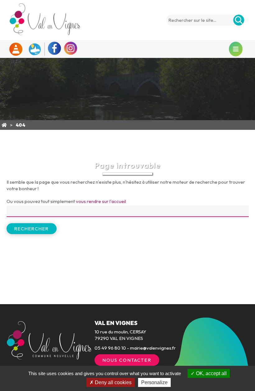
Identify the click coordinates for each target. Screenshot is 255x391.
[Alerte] (16, 49)
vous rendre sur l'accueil (101, 201)
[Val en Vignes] (4, 125)
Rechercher (31, 229)
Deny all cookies (113, 382)
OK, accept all (211, 373)
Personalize (154, 382)
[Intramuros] (34, 49)
